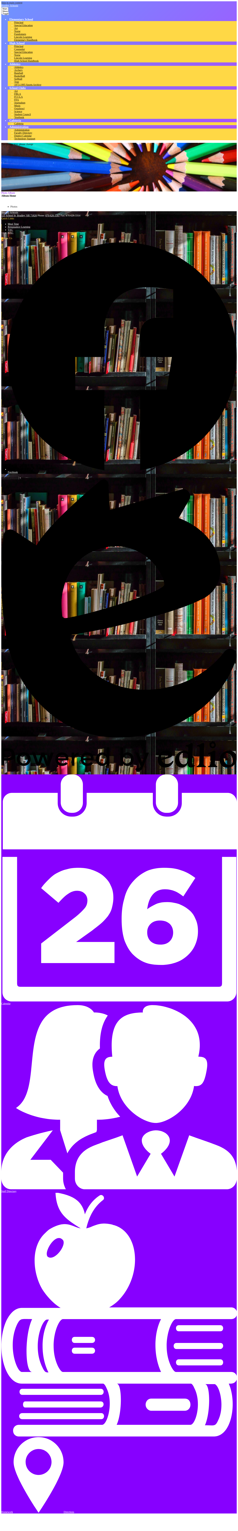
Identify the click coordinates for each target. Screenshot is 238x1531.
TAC (10, 229)
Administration (21, 130)
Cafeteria (18, 123)
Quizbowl (19, 108)
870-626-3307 (52, 215)
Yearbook (19, 117)
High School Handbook (26, 60)
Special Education (23, 25)
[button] (21, 19)
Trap (16, 81)
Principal (18, 22)
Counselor (19, 49)
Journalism (19, 102)
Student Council (22, 114)
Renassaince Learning (19, 226)
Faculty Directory (23, 132)
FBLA (17, 94)
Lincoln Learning (23, 37)
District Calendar (23, 135)
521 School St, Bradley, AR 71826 (19, 215)
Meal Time (13, 224)
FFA (16, 99)
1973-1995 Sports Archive (27, 84)
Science (18, 111)
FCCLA (18, 96)
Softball (18, 78)
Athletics (18, 67)
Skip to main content (11, 2)
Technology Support (24, 138)
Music (17, 105)
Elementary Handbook (25, 40)
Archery (18, 70)
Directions (69, 1512)
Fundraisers (20, 34)
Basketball (19, 76)
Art (16, 28)
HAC (10, 232)
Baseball (18, 73)
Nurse (17, 31)
